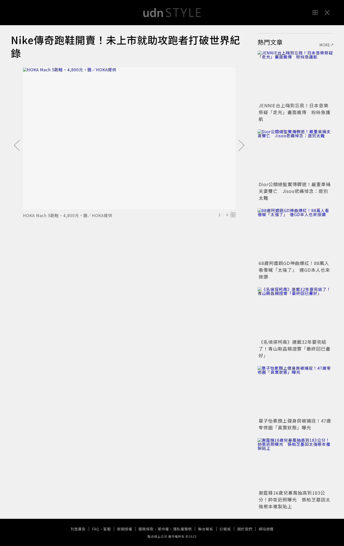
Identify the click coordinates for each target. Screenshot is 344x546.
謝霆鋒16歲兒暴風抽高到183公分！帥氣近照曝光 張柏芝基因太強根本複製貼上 (294, 499)
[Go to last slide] (17, 146)
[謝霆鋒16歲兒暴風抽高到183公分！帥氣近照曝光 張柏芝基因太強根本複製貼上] (295, 463)
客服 (107, 529)
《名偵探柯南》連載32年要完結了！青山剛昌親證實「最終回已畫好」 (294, 348)
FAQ (95, 529)
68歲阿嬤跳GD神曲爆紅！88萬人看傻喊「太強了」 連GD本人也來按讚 (294, 270)
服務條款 (146, 529)
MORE (325, 45)
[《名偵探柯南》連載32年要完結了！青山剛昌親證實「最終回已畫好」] (295, 312)
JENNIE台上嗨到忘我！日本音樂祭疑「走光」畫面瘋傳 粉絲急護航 (294, 112)
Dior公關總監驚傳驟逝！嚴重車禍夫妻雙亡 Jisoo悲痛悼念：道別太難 (295, 191)
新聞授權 (124, 529)
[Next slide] (241, 146)
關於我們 (244, 529)
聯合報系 (205, 529)
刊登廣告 (78, 529)
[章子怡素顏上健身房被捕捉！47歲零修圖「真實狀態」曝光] (295, 391)
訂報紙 (225, 529)
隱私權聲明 (182, 529)
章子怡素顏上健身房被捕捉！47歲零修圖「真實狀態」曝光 (295, 424)
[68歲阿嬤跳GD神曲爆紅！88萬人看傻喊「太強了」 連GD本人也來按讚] (295, 233)
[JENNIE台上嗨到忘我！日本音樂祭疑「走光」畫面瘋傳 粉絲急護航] (295, 76)
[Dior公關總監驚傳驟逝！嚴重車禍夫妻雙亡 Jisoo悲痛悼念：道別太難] (295, 154)
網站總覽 (266, 529)
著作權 (163, 529)
